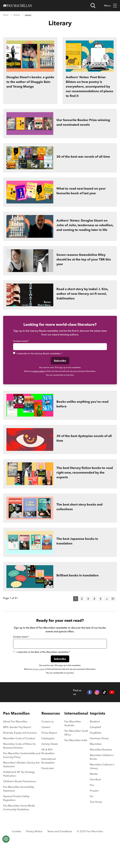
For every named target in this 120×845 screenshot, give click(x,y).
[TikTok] (104, 692)
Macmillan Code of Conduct (19, 738)
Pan (92, 785)
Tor (91, 796)
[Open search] (92, 5)
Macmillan (96, 743)
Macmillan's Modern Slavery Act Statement (21, 764)
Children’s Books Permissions (19, 781)
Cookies (16, 831)
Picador (94, 790)
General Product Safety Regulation (16, 798)
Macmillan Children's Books (102, 757)
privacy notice (38, 371)
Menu (107, 5)
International (76, 713)
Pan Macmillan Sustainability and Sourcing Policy (21, 755)
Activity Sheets (49, 743)
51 (113, 598)
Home (5, 15)
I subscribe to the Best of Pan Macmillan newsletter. (43, 652)
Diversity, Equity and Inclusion (20, 732)
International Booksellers (48, 760)
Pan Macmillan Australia (72, 723)
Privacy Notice (34, 831)
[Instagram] (97, 692)
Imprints (97, 713)
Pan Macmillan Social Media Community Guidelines (19, 807)
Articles (16, 15)
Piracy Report (49, 732)
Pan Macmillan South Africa (76, 732)
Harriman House (99, 738)
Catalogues (47, 738)
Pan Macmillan (16, 713)
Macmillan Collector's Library (102, 766)
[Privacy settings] (6, 839)
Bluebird (95, 721)
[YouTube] (111, 692)
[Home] (17, 5)
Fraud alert (47, 768)
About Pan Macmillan (15, 721)
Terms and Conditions (59, 831)
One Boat (95, 779)
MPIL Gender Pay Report (17, 727)
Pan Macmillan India (75, 740)
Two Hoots (96, 801)
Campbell (95, 727)
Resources (50, 713)
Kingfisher (95, 732)
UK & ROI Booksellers (48, 751)
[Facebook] (89, 692)
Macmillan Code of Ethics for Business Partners (19, 745)
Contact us (47, 721)
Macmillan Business (101, 749)
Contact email (21, 341)
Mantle (94, 773)
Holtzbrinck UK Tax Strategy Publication (19, 773)
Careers (45, 727)
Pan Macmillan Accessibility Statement (18, 788)
